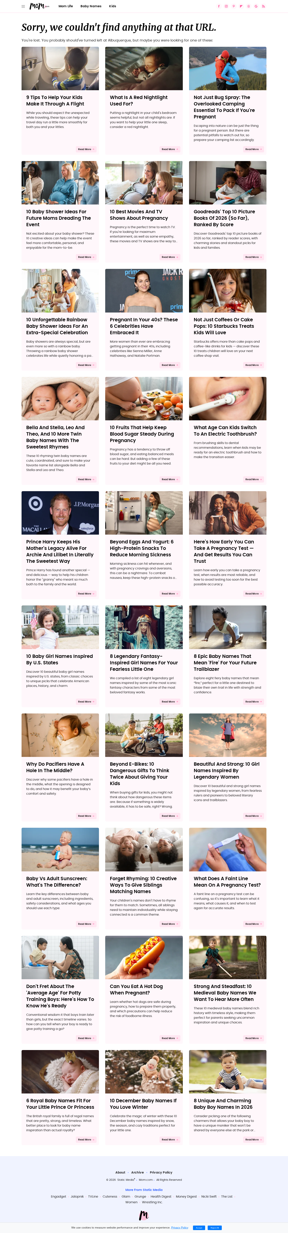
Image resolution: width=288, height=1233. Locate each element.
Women (131, 1202)
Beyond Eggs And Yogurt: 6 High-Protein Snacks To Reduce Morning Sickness (142, 548)
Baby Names (91, 6)
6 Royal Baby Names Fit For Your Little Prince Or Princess (60, 1104)
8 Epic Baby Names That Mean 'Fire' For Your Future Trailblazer (225, 663)
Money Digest (186, 1196)
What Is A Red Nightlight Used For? (139, 100)
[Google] (256, 6)
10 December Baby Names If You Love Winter (143, 1104)
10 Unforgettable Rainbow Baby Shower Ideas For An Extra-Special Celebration (57, 326)
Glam (126, 1196)
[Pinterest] (234, 6)
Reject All (215, 1228)
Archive (137, 1172)
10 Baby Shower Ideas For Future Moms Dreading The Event (58, 218)
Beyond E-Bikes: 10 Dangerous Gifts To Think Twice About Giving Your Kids (139, 774)
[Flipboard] (241, 6)
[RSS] (263, 6)
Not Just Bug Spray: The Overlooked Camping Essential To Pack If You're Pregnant (224, 107)
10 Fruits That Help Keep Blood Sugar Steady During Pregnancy (142, 434)
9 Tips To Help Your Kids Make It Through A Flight (55, 100)
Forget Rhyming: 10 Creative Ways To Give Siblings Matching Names (143, 885)
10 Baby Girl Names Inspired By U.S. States (59, 659)
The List (227, 1196)
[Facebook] (219, 6)
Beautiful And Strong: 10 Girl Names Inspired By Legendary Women (227, 771)
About (120, 1172)
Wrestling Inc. (152, 1202)
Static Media (125, 1180)
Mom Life (66, 6)
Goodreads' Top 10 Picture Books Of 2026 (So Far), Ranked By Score (224, 218)
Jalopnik (77, 1196)
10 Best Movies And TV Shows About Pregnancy (139, 215)
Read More (84, 149)
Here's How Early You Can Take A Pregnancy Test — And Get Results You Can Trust (224, 552)
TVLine (93, 1196)
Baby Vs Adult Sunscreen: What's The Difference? (56, 882)
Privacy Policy (161, 1172)
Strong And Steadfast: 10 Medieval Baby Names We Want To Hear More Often (225, 993)
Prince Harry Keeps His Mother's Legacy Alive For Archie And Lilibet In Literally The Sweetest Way (60, 552)
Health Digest (161, 1196)
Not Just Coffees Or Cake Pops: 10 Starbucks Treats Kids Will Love (224, 326)
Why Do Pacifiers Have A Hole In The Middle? (55, 767)
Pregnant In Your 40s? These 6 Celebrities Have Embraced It (144, 326)
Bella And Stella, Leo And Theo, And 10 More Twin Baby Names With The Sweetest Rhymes (55, 437)
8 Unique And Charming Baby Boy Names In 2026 (223, 1104)
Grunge (140, 1196)
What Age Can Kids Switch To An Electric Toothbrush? (225, 431)
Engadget (58, 1196)
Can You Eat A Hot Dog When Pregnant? (136, 989)
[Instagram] (226, 6)
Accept (199, 1228)
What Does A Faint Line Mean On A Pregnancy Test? (227, 882)
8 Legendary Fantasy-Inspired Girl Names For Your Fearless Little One (144, 663)
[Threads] (249, 6)
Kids (112, 6)
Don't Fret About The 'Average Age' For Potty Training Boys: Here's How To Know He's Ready (60, 996)
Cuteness (110, 1196)
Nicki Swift (209, 1196)
